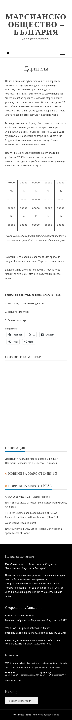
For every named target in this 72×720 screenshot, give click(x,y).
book (7, 667)
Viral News (38, 714)
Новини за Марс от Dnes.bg (32, 473)
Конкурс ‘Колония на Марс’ (20, 615)
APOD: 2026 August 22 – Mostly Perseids (27, 496)
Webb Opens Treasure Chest (20, 522)
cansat (51, 667)
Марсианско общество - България (37, 463)
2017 (21, 667)
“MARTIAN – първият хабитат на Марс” (27, 628)
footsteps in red (43, 663)
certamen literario (58, 663)
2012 (10, 674)
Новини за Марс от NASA (30, 485)
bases (57, 667)
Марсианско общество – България (36, 24)
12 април (14, 667)
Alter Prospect (28, 663)
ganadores (56, 675)
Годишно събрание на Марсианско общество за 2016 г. (35, 634)
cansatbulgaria (27, 675)
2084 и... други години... (37, 667)
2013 (45, 673)
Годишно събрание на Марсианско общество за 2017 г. (35, 621)
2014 (36, 674)
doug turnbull (16, 663)
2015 (7, 663)
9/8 (25, 667)
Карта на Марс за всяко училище (38, 458)
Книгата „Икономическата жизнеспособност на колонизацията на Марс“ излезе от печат (32, 642)
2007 (63, 675)
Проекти (10, 463)
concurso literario (13, 680)
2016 (18, 675)
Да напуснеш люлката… (36, 38)
